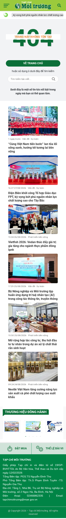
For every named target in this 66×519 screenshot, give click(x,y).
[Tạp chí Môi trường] (33, 5)
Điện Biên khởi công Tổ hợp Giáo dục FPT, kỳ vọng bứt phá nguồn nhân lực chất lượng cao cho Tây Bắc (32, 196)
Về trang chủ (33, 63)
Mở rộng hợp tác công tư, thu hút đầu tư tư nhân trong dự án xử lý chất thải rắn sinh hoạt (32, 344)
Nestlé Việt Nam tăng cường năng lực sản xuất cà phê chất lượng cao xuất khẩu (32, 393)
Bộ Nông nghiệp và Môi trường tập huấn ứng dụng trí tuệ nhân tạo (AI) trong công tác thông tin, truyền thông (33, 295)
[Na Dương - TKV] (12, 426)
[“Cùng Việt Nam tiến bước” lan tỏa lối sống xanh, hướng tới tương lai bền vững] (33, 121)
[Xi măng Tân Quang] (54, 426)
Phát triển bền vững (38, 237)
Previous (5, 427)
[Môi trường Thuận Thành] (33, 426)
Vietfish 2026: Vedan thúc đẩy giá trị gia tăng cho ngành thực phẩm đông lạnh (32, 245)
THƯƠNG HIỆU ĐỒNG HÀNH (26, 412)
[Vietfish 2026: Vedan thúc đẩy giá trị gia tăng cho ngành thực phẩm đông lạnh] (33, 219)
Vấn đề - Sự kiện (30, 139)
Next (60, 427)
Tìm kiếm (53, 79)
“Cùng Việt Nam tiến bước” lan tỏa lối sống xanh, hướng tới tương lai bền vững (32, 147)
